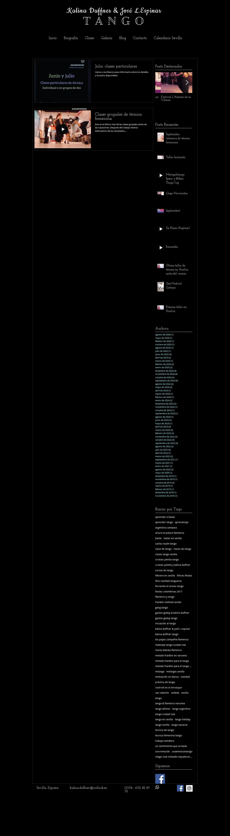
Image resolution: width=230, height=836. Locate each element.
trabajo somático (164, 740)
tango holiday (182, 719)
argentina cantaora (166, 527)
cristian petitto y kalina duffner (172, 564)
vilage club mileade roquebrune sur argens (173, 756)
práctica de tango (165, 682)
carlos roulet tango (165, 543)
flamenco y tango (164, 596)
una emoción (162, 751)
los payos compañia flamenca (171, 639)
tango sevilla (162, 724)
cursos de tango (164, 570)
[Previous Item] (160, 82)
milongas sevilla (175, 671)
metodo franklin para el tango (172, 660)
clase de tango (163, 548)
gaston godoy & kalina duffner (172, 612)
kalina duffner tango (166, 634)
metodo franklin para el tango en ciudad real (173, 666)
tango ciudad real (165, 714)
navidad (185, 676)
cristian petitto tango (167, 559)
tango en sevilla (164, 719)
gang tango (161, 607)
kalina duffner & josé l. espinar (172, 628)
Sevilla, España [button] (47, 788)
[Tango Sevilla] (189, 788)
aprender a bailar (165, 517)
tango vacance (179, 724)
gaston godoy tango (166, 618)
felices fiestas (184, 575)
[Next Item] (186, 82)
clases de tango (182, 548)
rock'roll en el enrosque (168, 687)
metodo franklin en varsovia (171, 655)
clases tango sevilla (166, 554)
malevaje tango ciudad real (170, 644)
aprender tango (164, 522)
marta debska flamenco (168, 650)
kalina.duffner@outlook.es (88, 788)
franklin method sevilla (168, 602)
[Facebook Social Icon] (160, 779)
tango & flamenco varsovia (170, 703)
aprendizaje (181, 522)
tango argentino (181, 708)
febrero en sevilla (165, 575)
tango (158, 698)
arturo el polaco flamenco (169, 532)
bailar (158, 538)
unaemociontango (182, 751)
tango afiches (162, 708)
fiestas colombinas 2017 (168, 591)
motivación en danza (167, 676)
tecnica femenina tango (168, 735)
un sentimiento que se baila (171, 746)
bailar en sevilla (173, 538)
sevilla (184, 692)
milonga (159, 671)
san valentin (162, 692)
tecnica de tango (164, 730)
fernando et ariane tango (169, 586)
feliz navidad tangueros (168, 580)
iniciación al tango (165, 623)
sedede (175, 692)
